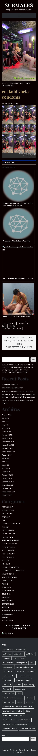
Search (4, 356)
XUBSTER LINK (7, 621)
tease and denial (9, 720)
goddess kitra (20, 689)
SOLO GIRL (6, 594)
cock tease (20, 671)
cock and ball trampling (24, 667)
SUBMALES (19, 5)
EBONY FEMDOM (8, 534)
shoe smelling (21, 706)
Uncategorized (7, 614)
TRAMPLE (5, 607)
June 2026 (6, 422)
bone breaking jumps (10, 384)
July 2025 (5, 458)
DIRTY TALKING (8, 530)
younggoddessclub (10, 728)
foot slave (17, 685)
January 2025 (7, 478)
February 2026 (7, 435)
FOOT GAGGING (8, 551)
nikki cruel (30, 698)
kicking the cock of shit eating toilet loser (17, 391)
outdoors (20, 702)
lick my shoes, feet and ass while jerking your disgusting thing (19, 341)
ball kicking (30, 654)
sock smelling (17, 711)
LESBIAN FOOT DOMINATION (13, 571)
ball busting (20, 649)
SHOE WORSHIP (8, 591)
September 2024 (8, 492)
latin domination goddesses (13, 698)
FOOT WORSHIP (8, 557)
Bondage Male (21, 663)
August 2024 (7, 495)
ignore (19, 693)
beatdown (6, 658)
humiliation (17, 328)
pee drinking (30, 702)
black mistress (8, 663)
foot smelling (29, 685)
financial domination (23, 680)
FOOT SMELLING (8, 554)
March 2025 (6, 472)
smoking (6, 711)
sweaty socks (19, 715)
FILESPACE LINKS (8, 547)
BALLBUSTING (7, 514)
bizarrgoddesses (19, 658)
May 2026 (5, 425)
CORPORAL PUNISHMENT (11, 524)
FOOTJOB (5, 561)
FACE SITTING (7, 537)
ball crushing (18, 654)
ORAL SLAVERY (7, 581)
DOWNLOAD (10, 162)
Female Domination (8, 327)
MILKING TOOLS (8, 574)
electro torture (23, 676)
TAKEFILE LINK (7, 601)
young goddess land (27, 728)
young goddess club (19, 724)
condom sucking (9, 323)
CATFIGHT (6, 517)
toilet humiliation (24, 720)
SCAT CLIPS (6, 587)
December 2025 (8, 442)
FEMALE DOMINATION (10, 540)
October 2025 (7, 448)
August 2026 (7, 415)
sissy (31, 706)
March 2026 (6, 432)
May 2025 (5, 465)
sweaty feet (7, 715)
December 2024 (8, 482)
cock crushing (8, 671)
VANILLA (5, 617)
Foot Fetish (7, 685)
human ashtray (8, 693)
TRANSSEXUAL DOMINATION (13, 611)
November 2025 (8, 445)
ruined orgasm (8, 706)
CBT (3, 520)
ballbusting (7, 654)
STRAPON (6, 597)
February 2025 (7, 475)
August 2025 (7, 455)
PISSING (5, 584)
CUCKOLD (19, 83)
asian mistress (8, 649)
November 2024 (8, 485)
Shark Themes (20, 752)
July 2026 (5, 418)
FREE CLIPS (6, 564)
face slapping (8, 680)
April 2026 (6, 428)
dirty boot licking (9, 676)
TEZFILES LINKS (8, 604)
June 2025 (6, 462)
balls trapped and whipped (19, 347)
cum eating (30, 671)
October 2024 (7, 488)
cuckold (21, 323)
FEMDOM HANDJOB (9, 544)
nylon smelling (8, 702)
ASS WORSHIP (7, 507)
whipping (6, 724)
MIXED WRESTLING (9, 577)
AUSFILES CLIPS (8, 83)
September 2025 (8, 452)
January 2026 (7, 438)
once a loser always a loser (12, 388)
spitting (27, 711)
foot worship (7, 689)
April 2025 (6, 468)
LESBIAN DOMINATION (10, 567)
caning (32, 663)
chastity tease (8, 667)
